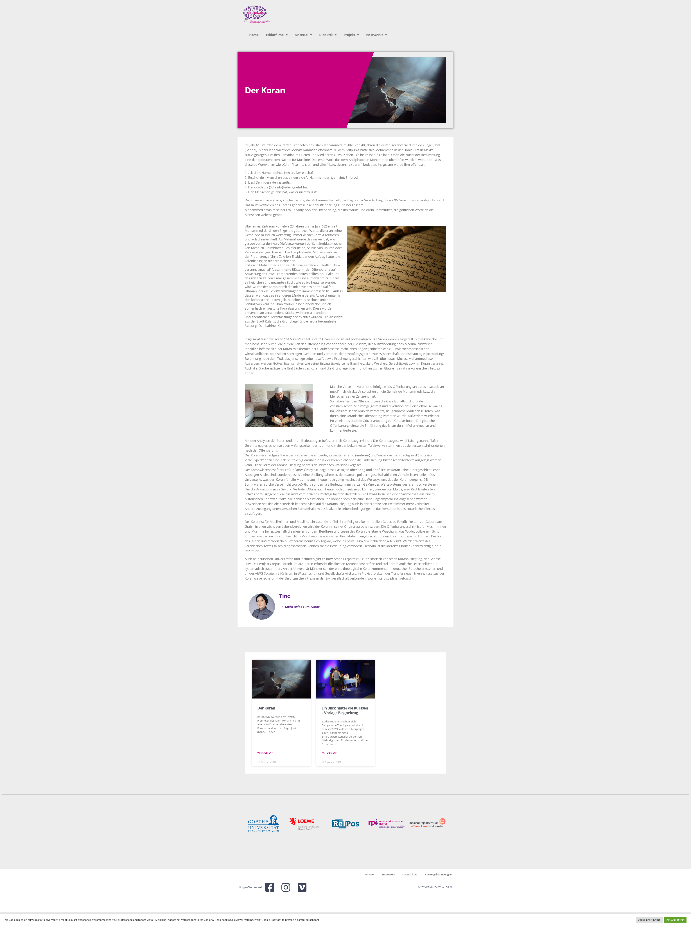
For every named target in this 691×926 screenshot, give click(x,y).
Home (254, 35)
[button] (311, 606)
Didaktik (326, 35)
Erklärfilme (275, 35)
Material (301, 35)
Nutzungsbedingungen (438, 874)
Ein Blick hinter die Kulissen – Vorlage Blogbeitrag (345, 710)
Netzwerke (375, 35)
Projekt (349, 35)
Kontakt (369, 874)
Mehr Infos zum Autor (302, 607)
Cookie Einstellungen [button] (649, 919)
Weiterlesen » (265, 752)
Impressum (388, 874)
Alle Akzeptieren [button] (675, 919)
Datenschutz (409, 874)
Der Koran (266, 708)
